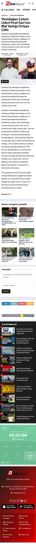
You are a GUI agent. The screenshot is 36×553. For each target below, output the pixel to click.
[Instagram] (18, 501)
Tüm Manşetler (26, 528)
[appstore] (9, 507)
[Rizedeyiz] (15, 3)
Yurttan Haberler (17, 15)
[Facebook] (10, 501)
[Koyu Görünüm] (33, 3)
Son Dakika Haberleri (7, 536)
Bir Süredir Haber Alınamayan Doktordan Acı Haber (26, 219)
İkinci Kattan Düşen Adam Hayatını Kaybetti (8, 259)
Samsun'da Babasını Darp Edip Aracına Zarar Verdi (26, 259)
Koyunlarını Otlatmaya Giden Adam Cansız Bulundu (9, 240)
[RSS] (25, 501)
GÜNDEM (26, 10)
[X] (14, 501)
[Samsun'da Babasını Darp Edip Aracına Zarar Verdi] (26, 252)
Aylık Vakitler (7, 462)
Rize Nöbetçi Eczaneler (8, 517)
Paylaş (6, 81)
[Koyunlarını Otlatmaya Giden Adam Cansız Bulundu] (9, 233)
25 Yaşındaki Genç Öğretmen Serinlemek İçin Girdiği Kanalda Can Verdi (9, 221)
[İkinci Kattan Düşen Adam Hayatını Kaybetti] (9, 252)
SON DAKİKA (9, 10)
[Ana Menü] (2, 3)
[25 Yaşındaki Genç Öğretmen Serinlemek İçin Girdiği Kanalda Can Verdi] (9, 212)
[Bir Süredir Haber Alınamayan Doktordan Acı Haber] (26, 212)
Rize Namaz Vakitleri (8, 523)
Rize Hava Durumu (23, 517)
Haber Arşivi (25, 534)
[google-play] (26, 507)
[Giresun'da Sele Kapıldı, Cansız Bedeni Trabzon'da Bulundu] (26, 233)
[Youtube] (21, 501)
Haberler (4, 15)
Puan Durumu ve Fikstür (9, 529)
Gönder (6, 291)
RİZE (18, 10)
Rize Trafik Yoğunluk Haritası (24, 523)
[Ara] (29, 3)
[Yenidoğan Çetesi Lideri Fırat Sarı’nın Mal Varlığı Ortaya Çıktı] (18, 68)
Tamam (25, 550)
